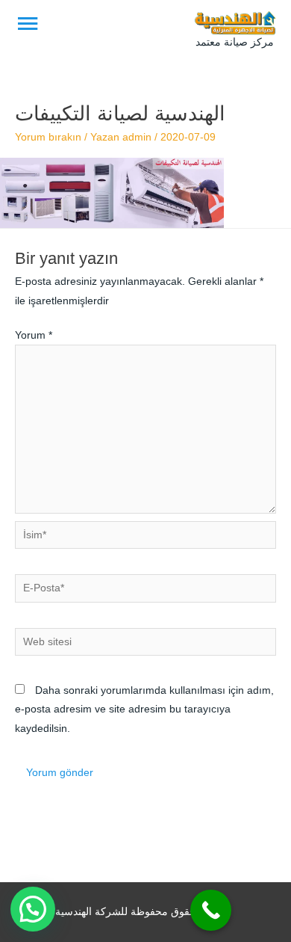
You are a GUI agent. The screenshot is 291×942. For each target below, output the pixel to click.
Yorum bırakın (48, 137)
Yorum (33, 335)
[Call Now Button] (210, 910)
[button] (32, 909)
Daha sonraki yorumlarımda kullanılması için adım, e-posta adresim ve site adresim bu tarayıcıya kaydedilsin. (144, 709)
